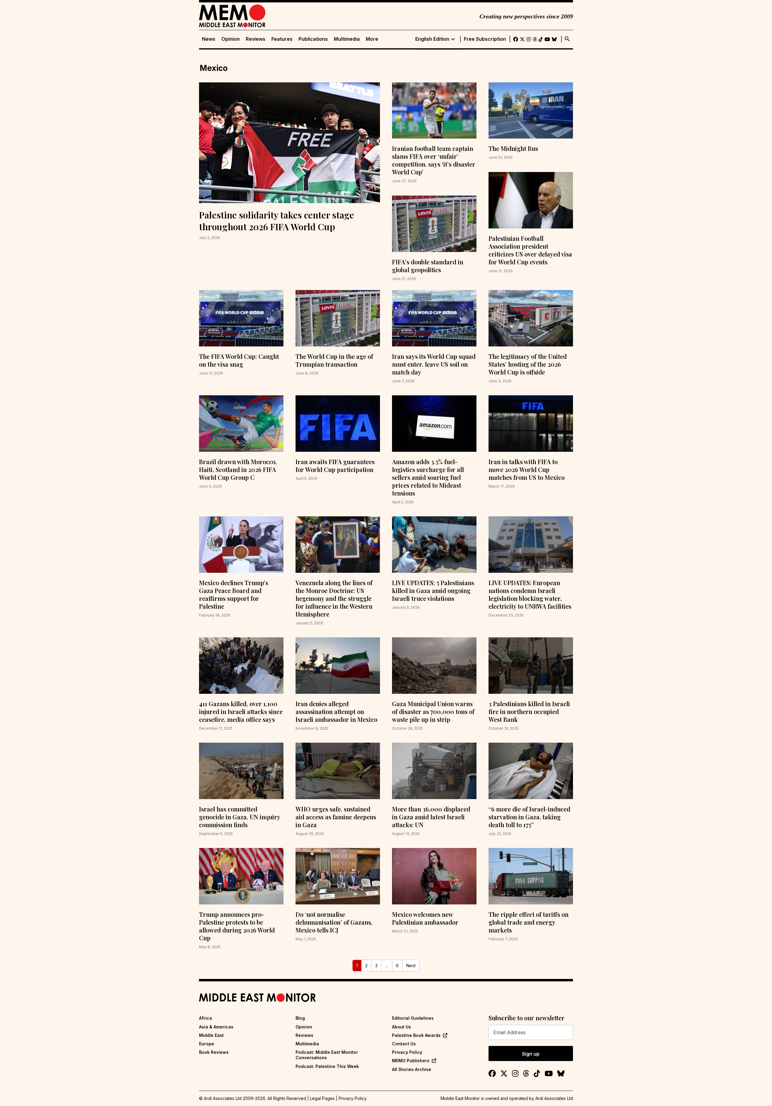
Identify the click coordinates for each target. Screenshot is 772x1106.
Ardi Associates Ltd (554, 1098)
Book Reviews (214, 1052)
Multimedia (347, 39)
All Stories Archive (411, 1069)
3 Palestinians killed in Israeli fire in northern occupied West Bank (529, 711)
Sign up (530, 1054)
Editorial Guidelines (413, 1018)
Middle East (211, 1035)
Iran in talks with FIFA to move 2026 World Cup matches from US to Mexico (527, 469)
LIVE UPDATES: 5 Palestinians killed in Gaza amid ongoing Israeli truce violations (433, 590)
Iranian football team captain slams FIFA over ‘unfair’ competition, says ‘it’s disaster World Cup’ (433, 160)
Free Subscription (485, 39)
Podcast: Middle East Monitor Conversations (327, 1055)
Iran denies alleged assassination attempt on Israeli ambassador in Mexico (336, 711)
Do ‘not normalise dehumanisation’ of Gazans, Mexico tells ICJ (334, 922)
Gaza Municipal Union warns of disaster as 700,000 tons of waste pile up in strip (433, 711)
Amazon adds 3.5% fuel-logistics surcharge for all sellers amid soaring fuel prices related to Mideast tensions (428, 477)
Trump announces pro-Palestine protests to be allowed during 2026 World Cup (237, 926)
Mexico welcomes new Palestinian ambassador (425, 918)
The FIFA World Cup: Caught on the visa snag (239, 360)
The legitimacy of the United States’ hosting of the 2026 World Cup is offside (528, 364)
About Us (401, 1026)
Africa (205, 1018)
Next (411, 965)
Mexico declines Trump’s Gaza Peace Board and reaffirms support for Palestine (233, 594)
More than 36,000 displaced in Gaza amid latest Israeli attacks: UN (431, 817)
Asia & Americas (216, 1026)
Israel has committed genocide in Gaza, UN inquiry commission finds (239, 817)
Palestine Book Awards (416, 1035)
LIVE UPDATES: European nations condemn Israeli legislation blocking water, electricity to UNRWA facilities (530, 594)
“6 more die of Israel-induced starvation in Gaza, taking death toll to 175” (529, 817)
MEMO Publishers (410, 1060)
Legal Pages (322, 1098)
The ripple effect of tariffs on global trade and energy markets (528, 922)
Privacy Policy (407, 1052)
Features (282, 39)
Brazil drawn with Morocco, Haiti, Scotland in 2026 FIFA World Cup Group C (238, 469)
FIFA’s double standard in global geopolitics (427, 266)
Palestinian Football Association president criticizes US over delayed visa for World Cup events (530, 250)
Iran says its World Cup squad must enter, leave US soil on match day (434, 364)
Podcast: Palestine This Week (327, 1066)
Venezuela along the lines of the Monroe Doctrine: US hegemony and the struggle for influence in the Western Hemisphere (334, 598)
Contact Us (404, 1043)
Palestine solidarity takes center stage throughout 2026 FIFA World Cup (276, 221)
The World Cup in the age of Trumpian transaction (334, 360)
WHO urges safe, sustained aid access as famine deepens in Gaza (336, 817)
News (208, 39)
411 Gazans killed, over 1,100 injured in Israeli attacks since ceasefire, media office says (241, 711)
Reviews (255, 39)
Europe (206, 1043)
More (372, 39)
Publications (313, 39)
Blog (300, 1018)
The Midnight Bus (513, 148)
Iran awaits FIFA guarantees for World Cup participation (335, 465)
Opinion (230, 39)
